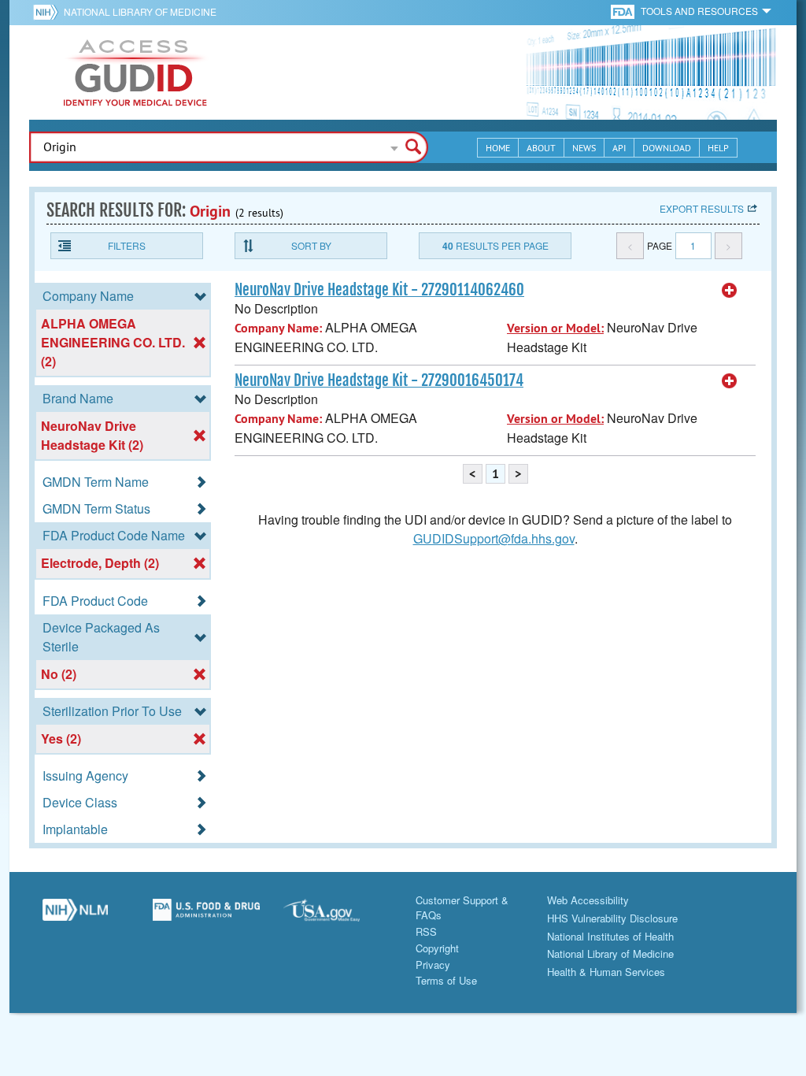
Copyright (437, 948)
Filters (127, 245)
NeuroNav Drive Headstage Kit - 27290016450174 (379, 380)
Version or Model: (555, 328)
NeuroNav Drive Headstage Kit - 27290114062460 (379, 289)
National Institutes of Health (610, 936)
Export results (702, 208)
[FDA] (624, 10)
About (541, 148)
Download (666, 148)
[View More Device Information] (730, 291)
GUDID (135, 72)
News (584, 148)
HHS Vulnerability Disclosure (612, 918)
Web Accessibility (588, 899)
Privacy (433, 964)
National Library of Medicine (140, 11)
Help (718, 148)
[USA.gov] (337, 916)
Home (498, 148)
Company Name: (278, 328)
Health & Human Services (606, 971)
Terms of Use (446, 980)
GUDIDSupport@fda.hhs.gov (494, 538)
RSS (426, 931)
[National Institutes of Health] (48, 12)
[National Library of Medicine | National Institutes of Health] (75, 916)
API (619, 148)
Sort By (311, 245)
